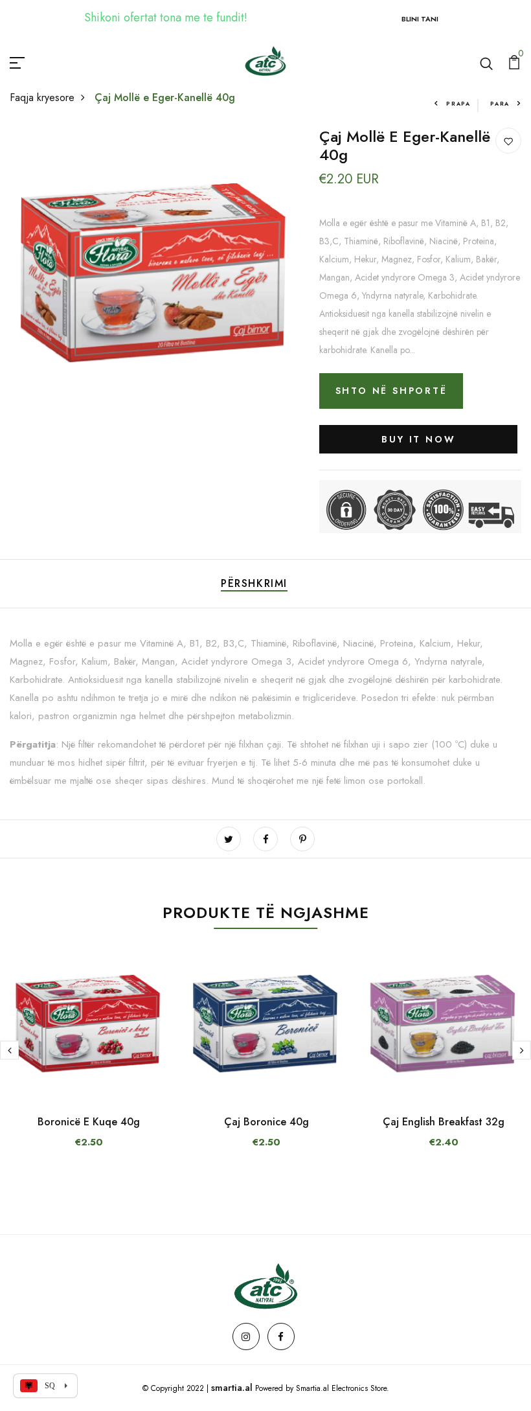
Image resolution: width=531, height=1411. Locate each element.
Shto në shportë (391, 390)
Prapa (458, 103)
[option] (88, 1059)
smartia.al (232, 1388)
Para (500, 103)
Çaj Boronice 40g (266, 1121)
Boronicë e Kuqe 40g (89, 1121)
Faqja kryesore (42, 97)
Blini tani (419, 19)
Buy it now (418, 439)
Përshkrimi (254, 583)
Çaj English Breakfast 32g (443, 1121)
